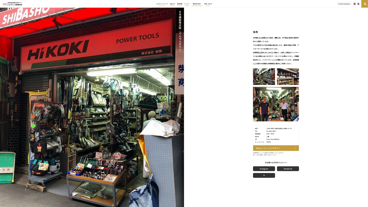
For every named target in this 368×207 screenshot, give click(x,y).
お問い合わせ (208, 4)
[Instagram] (355, 4)
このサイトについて (162, 4)
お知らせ (172, 4)
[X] (358, 4)
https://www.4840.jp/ (273, 139)
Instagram (264, 169)
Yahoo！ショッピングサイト (268, 148)
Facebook (288, 169)
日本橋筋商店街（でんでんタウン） (180, 32)
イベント (187, 4)
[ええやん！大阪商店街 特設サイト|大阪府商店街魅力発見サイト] (12, 3)
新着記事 (179, 4)
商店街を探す (197, 4)
